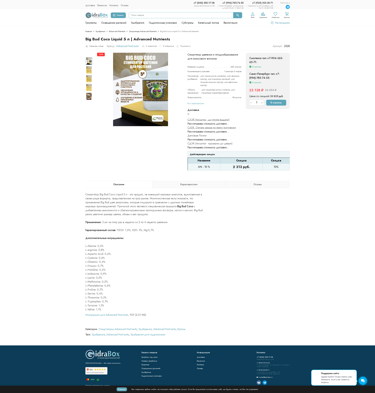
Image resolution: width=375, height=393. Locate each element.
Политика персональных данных (97, 385)
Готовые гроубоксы (149, 361)
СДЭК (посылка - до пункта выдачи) (209, 120)
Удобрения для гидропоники (148, 334)
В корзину (276, 102)
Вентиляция (230, 22)
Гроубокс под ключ (150, 357)
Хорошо (122, 389)
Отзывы (124, 5)
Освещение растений (113, 22)
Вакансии (102, 5)
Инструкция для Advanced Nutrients (106, 315)
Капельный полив (208, 22)
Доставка (90, 5)
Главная (88, 31)
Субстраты (187, 22)
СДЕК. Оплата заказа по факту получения (212, 128)
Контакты (113, 5)
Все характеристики (196, 103)
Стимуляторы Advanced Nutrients (143, 31)
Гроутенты (91, 22)
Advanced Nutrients (117, 31)
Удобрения (137, 22)
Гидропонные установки (163, 22)
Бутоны (181, 329)
